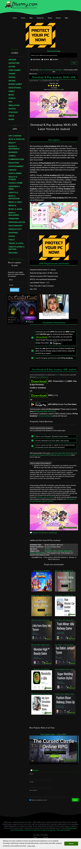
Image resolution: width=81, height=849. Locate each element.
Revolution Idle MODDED (41, 669)
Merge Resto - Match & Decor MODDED (41, 595)
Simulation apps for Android (45, 497)
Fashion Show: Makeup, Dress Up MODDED (65, 694)
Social (50, 18)
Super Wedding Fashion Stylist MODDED (65, 669)
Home (15, 18)
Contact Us (40, 18)
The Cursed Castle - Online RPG (53, 734)
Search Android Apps (53, 51)
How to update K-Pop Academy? (41, 463)
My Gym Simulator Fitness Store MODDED (41, 694)
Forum (23, 18)
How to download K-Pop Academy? (42, 428)
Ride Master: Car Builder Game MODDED (65, 595)
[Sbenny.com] (21, 4)
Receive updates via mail (39, 800)
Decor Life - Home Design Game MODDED (65, 571)
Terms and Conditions (64, 830)
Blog (31, 18)
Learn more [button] (31, 846)
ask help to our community (62, 455)
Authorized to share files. (32, 830)
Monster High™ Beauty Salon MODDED (41, 645)
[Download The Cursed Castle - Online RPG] (53, 749)
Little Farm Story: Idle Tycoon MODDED (41, 620)
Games (58, 18)
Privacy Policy (19, 830)
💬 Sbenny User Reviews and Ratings (43, 532)
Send (75, 800)
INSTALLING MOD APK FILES (45, 411)
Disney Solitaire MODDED (41, 571)
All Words (46, 59)
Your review (33, 790)
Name (31, 774)
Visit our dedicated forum (42, 377)
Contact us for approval (48, 830)
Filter (74, 63)
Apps (66, 18)
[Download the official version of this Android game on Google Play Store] (39, 404)
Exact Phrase (36, 59)
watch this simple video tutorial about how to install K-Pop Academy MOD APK (53, 454)
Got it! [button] (71, 843)
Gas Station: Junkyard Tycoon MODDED (65, 645)
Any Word (55, 59)
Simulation (48, 549)
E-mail (31, 782)
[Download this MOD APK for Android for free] (39, 381)
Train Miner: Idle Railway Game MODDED (65, 620)
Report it (58, 375)
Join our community (45, 416)
